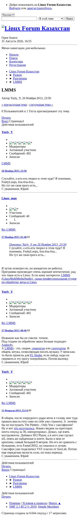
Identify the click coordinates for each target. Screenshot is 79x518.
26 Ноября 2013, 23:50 (14, 170)
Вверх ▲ (55, 503)
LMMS (6, 163)
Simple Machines (48, 506)
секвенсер (38, 348)
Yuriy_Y (7, 132)
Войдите (15, 8)
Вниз (5, 121)
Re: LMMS (9, 229)
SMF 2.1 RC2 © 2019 (22, 506)
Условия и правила (34, 503)
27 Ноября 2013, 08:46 (14, 330)
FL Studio (36, 355)
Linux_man (9, 198)
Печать (6, 117)
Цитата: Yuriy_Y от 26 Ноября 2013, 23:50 (37, 244)
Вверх (6, 469)
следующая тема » (41, 104)
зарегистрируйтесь (39, 8)
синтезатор (58, 348)
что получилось (24, 428)
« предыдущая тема (14, 104)
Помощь (14, 503)
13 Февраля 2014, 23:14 (15, 410)
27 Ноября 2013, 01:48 (14, 237)
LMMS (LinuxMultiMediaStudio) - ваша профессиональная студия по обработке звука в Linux (39, 279)
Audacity (7, 344)
